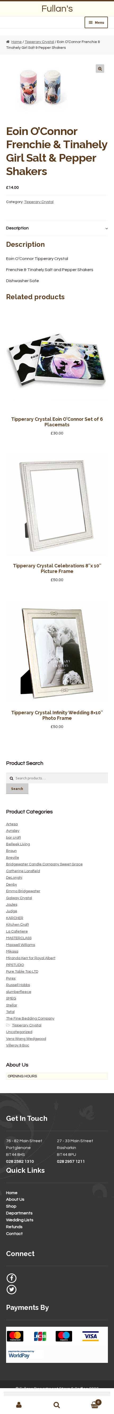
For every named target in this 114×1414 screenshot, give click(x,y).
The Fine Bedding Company (30, 1018)
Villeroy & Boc (17, 1045)
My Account (19, 1405)
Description (17, 228)
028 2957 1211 (71, 1161)
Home (16, 42)
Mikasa (12, 951)
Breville (12, 858)
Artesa (12, 824)
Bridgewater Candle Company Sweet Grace (44, 864)
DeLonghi (14, 878)
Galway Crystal (19, 898)
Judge (11, 911)
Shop (11, 1206)
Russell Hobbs (18, 985)
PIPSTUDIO (15, 965)
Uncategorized (19, 1032)
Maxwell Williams (20, 945)
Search (17, 788)
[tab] (57, 228)
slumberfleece (18, 992)
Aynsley (12, 831)
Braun (11, 851)
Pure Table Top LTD (22, 971)
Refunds (14, 1227)
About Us (15, 1199)
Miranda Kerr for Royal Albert (30, 958)
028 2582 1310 (20, 1161)
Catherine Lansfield (23, 871)
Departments (19, 1213)
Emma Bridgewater (23, 891)
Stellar (11, 1005)
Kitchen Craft (17, 924)
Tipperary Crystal (39, 42)
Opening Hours (22, 1076)
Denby (11, 884)
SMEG (11, 998)
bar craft (13, 837)
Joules (11, 904)
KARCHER (14, 918)
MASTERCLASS (19, 938)
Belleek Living (18, 844)
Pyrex (11, 978)
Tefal (10, 1012)
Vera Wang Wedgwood (26, 1039)
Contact (14, 1234)
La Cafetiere (17, 931)
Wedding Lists (19, 1220)
